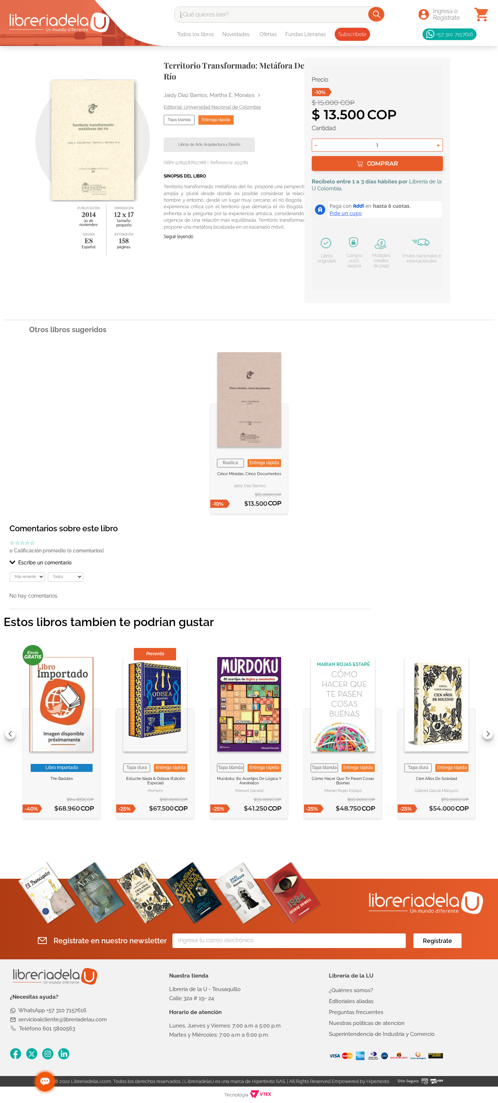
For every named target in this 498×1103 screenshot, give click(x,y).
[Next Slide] (488, 734)
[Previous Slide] (10, 734)
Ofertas (268, 34)
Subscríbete (352, 34)
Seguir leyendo (178, 236)
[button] (190, 562)
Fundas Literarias (305, 34)
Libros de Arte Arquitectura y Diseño (209, 145)
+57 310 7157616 (454, 34)
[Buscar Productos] (377, 14)
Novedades (236, 34)
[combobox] (279, 14)
